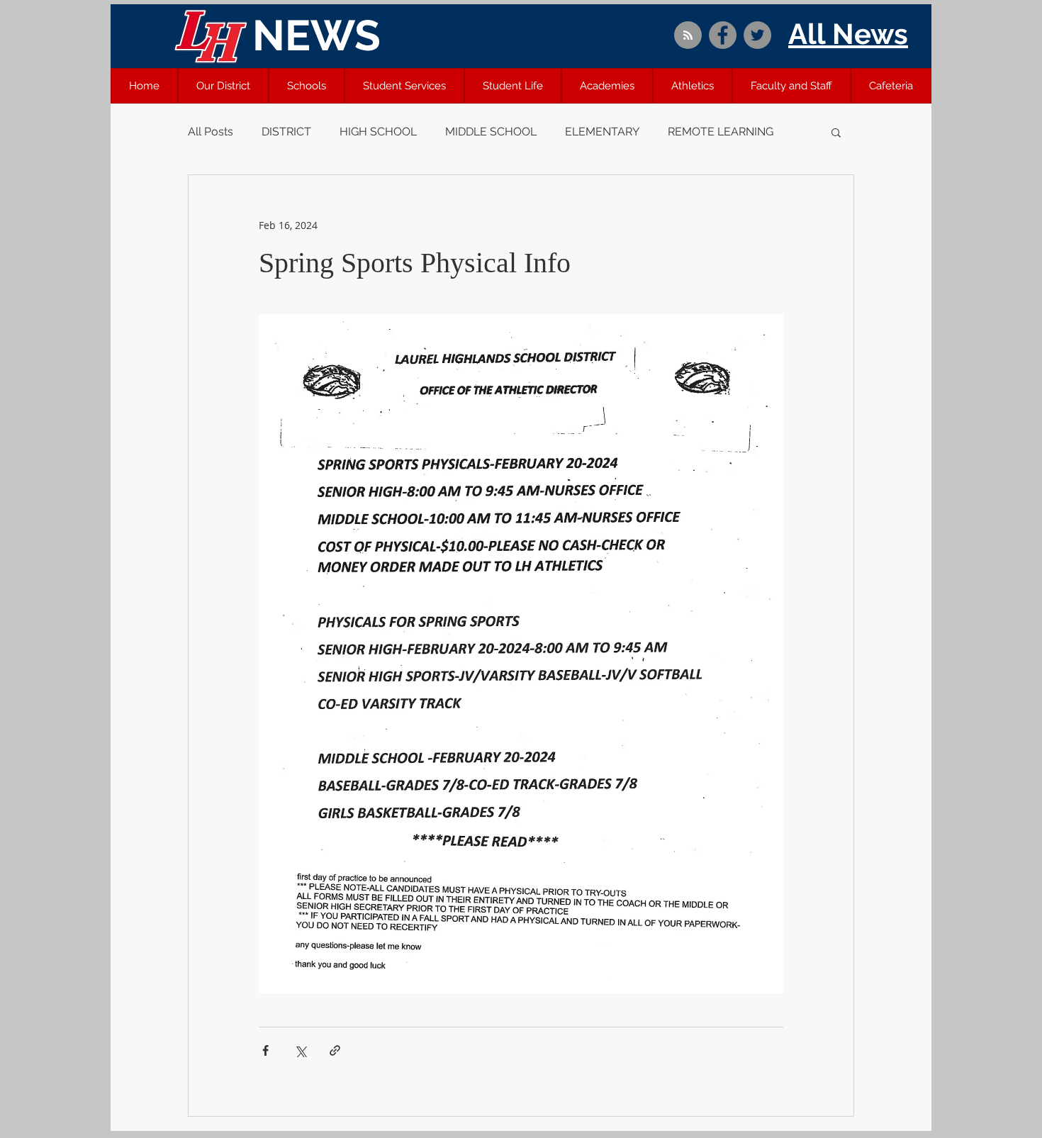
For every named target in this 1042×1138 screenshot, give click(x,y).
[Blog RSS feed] (688, 35)
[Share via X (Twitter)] (300, 1050)
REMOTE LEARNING (720, 131)
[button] (223, 86)
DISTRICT (286, 131)
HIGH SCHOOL (378, 131)
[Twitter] (757, 35)
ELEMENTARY (602, 131)
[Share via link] (335, 1050)
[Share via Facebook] (265, 1050)
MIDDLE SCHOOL (491, 131)
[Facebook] (722, 35)
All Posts (210, 131)
